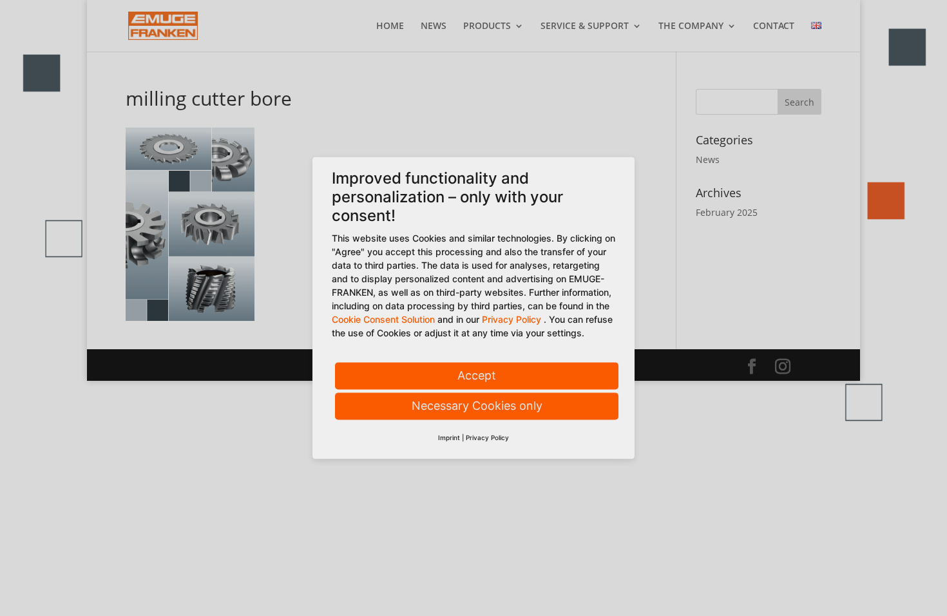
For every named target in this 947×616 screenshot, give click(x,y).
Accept (476, 376)
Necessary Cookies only (477, 406)
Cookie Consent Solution (383, 319)
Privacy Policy (511, 319)
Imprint (449, 438)
